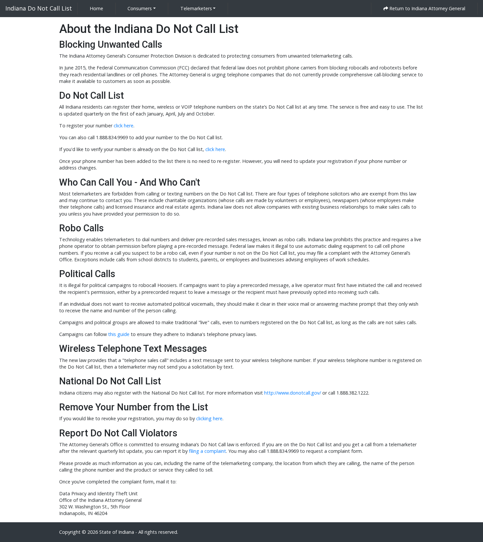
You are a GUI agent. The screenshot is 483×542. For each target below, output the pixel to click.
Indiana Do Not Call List (38, 8)
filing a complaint (207, 451)
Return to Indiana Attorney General (426, 8)
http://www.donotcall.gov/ (292, 393)
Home (98, 8)
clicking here (209, 418)
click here (123, 125)
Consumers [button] (139, 8)
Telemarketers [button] (196, 8)
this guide (118, 334)
